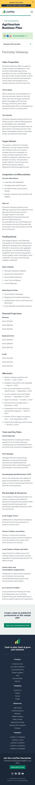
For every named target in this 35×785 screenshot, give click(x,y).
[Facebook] (16, 774)
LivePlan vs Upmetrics (17, 746)
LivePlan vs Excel (17, 740)
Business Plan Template (17, 725)
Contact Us (17, 690)
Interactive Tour (17, 664)
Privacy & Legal (23, 780)
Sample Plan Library (17, 722)
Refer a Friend (17, 719)
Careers (17, 693)
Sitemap (17, 728)
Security (17, 681)
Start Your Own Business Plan (17, 625)
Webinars (17, 713)
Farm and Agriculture (11, 21)
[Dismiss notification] (33, 2)
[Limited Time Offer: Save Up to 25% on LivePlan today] (17, 4)
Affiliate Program (17, 716)
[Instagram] (12, 774)
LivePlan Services (17, 711)
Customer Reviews (17, 670)
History (17, 696)
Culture (17, 699)
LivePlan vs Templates (17, 737)
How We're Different (17, 667)
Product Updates (17, 672)
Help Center (17, 708)
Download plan (19, 36)
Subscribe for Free (17, 767)
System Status (17, 678)
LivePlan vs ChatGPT (17, 743)
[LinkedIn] (19, 774)
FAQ (17, 675)
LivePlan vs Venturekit (17, 748)
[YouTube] (23, 774)
